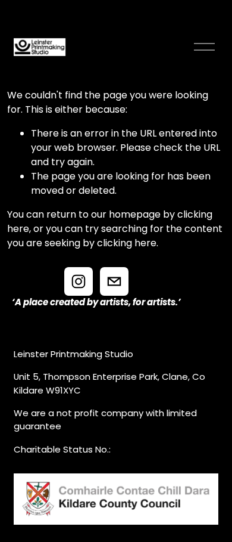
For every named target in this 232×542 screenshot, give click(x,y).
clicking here (126, 243)
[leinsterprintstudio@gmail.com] (114, 281)
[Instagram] (78, 281)
